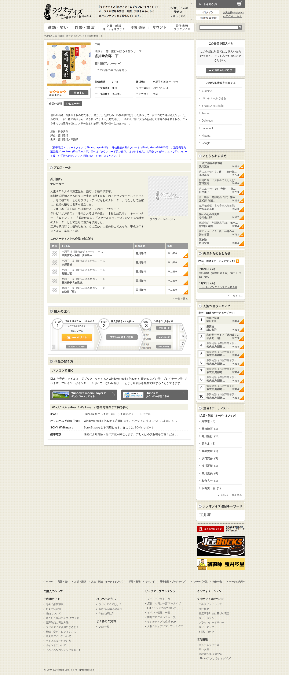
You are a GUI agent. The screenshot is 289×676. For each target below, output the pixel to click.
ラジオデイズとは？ (110, 604)
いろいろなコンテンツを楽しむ (63, 650)
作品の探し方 (106, 613)
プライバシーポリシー (211, 622)
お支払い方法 (53, 609)
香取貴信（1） (211, 451)
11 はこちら (169, 420)
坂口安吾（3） (211, 458)
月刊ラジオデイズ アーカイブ (165, 626)
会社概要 (204, 609)
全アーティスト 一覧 (159, 599)
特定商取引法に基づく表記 (214, 613)
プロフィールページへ (162, 219)
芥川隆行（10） (211, 436)
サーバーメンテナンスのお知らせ (218, 287)
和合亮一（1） (211, 480)
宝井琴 (205, 515)
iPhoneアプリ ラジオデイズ (215, 658)
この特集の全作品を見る (112, 70)
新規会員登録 (207, 18)
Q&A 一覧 (104, 626)
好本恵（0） (209, 421)
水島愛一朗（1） (212, 488)
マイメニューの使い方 (58, 640)
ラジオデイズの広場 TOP (161, 621)
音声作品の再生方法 (57, 622)
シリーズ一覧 (201, 581)
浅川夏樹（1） (211, 465)
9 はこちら (153, 420)
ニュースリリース (209, 644)
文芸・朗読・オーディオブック (115, 27)
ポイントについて (56, 645)
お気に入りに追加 (220, 70)
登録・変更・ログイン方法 (61, 631)
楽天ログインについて (58, 636)
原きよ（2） (209, 443)
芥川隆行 (100, 63)
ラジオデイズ (68, 12)
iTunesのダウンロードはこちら (154, 395)
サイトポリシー (208, 618)
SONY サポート (144, 427)
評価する (78, 92)
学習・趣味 (138, 27)
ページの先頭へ (237, 581)
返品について (53, 613)
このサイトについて (210, 604)
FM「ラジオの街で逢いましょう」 (166, 608)
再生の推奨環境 (54, 604)
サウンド (158, 27)
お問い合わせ (206, 631)
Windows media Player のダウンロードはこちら (83, 395)
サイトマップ (206, 627)
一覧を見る (181, 298)
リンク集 (204, 649)
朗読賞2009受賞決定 (211, 654)
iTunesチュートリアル (137, 414)
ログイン (207, 12)
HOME (47, 35)
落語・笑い (57, 27)
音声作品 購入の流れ (110, 609)
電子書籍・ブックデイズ (181, 27)
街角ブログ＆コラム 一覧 (161, 617)
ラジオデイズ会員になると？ (62, 627)
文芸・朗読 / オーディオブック (68, 35)
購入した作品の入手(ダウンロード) (65, 618)
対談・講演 (85, 27)
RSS (237, 261)
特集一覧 (217, 581)
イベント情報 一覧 (158, 612)
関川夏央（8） (211, 473)
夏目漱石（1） (211, 428)
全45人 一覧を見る (231, 495)
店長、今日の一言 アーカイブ (164, 603)
